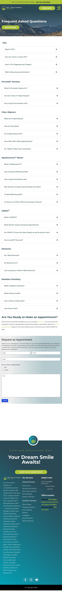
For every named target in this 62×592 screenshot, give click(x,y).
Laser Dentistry (27, 510)
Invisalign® (25, 515)
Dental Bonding (27, 518)
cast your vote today (43, 2)
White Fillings (26, 504)
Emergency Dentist (28, 507)
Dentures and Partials (29, 488)
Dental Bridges (27, 494)
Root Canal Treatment (29, 491)
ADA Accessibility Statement (46, 482)
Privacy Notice (50, 486)
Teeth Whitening (27, 521)
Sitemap (50, 489)
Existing (6, 370)
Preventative (26, 486)
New (5, 367)
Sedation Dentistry (28, 496)
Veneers (25, 512)
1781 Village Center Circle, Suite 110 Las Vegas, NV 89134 (49, 502)
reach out (41, 322)
